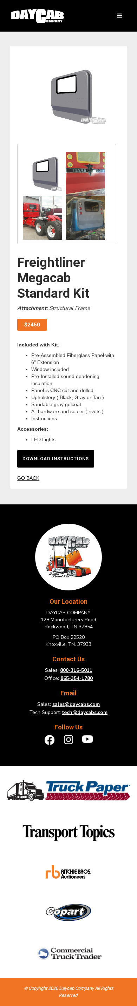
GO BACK (28, 478)
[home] (35, 16)
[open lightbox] (66, 96)
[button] (119, 15)
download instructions (55, 458)
